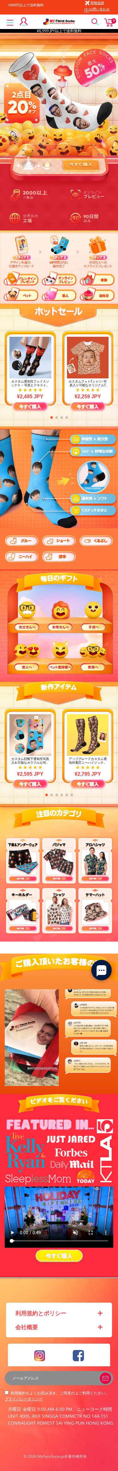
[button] (51, 417)
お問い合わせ (99, 9)
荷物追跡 (97, 2)
